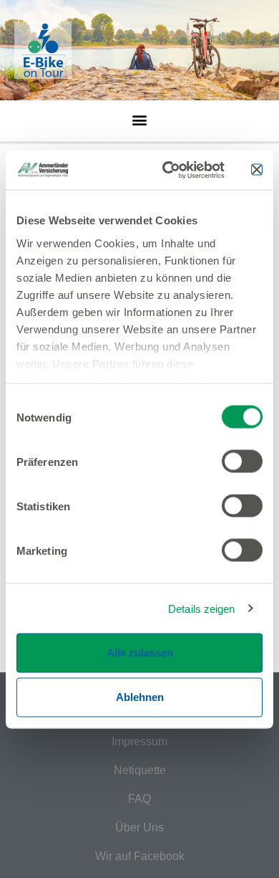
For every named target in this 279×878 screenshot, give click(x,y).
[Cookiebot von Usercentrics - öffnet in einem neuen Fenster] (168, 170)
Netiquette (140, 770)
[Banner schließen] (257, 170)
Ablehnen (140, 697)
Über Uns (139, 827)
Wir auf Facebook (140, 856)
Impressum (139, 741)
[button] (140, 116)
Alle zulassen (140, 652)
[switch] (242, 461)
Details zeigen (201, 608)
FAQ (139, 799)
